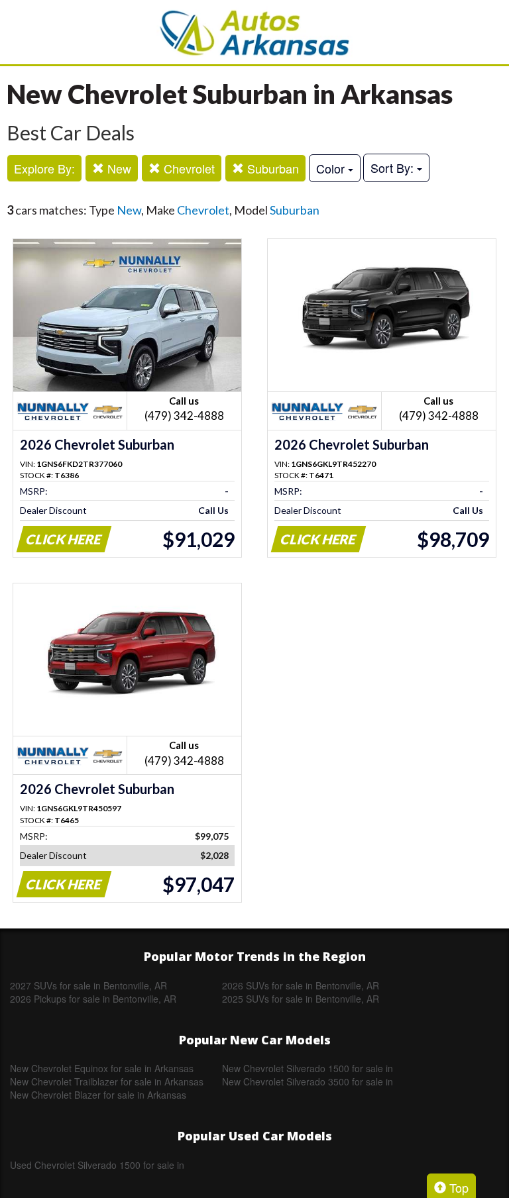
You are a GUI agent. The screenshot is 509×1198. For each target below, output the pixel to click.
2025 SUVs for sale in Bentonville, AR (300, 998)
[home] (254, 32)
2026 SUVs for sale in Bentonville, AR (300, 985)
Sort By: (393, 167)
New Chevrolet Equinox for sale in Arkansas (102, 1068)
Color (332, 168)
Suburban (271, 168)
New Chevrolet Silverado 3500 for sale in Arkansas (307, 1081)
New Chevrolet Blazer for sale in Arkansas (98, 1094)
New (117, 168)
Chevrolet (187, 168)
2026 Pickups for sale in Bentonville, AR (93, 998)
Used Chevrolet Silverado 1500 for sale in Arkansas (97, 1165)
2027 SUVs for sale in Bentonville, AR (88, 985)
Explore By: (44, 168)
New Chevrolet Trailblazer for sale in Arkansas (106, 1081)
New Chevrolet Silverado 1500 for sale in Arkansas (307, 1068)
